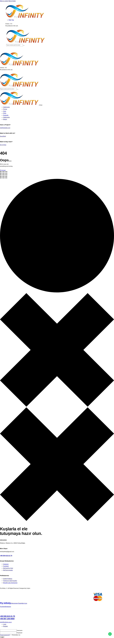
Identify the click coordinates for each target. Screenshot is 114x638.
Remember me (16, 635)
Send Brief (3, 136)
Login (4, 624)
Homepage (3, 170)
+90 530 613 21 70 (6, 555)
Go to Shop (3, 144)
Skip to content (4, 1)
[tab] (58, 624)
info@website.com (5, 127)
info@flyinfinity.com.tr (6, 622)
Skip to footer (12, 1)
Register (5, 626)
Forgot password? (5, 635)
